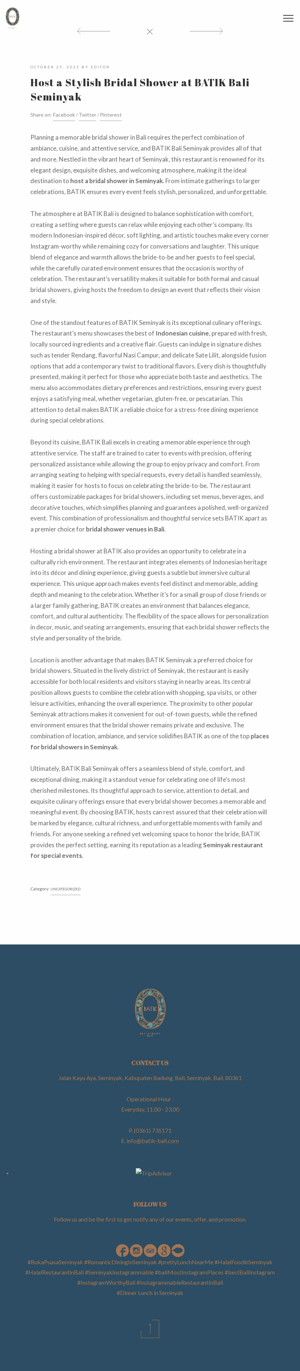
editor (100, 67)
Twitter (87, 114)
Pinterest (111, 114)
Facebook (64, 114)
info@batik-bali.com (153, 1140)
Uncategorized (65, 889)
